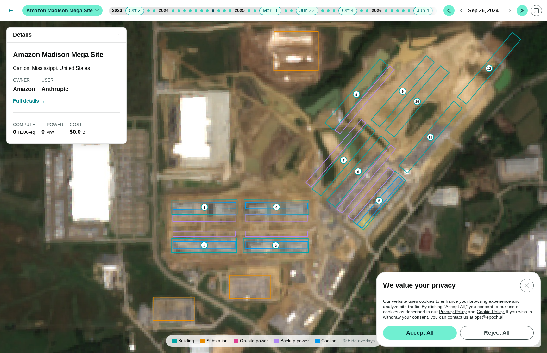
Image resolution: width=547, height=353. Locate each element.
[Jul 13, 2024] (201, 10)
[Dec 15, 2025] (367, 10)
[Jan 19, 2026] (386, 10)
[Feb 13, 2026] (392, 10)
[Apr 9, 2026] (403, 10)
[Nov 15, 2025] (361, 10)
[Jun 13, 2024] (196, 10)
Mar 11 (270, 10)
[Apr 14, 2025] (286, 10)
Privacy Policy (453, 311)
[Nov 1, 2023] (148, 10)
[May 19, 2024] (190, 10)
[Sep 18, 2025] (334, 10)
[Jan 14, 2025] (249, 10)
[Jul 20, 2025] (322, 10)
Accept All (420, 333)
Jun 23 (307, 10)
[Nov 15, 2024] (224, 10)
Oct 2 (135, 10)
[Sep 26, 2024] (213, 10)
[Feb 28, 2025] (255, 10)
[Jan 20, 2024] (173, 10)
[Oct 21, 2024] (218, 10)
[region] (273, 187)
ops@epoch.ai (489, 317)
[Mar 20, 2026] (397, 10)
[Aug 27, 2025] (328, 10)
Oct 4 (348, 10)
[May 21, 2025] (291, 10)
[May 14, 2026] (409, 10)
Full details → (29, 101)
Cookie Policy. (491, 311)
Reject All (497, 333)
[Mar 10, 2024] (184, 10)
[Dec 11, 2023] (154, 10)
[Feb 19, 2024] (179, 10)
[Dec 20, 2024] (230, 10)
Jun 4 (423, 10)
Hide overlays (361, 340)
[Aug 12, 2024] (207, 10)
